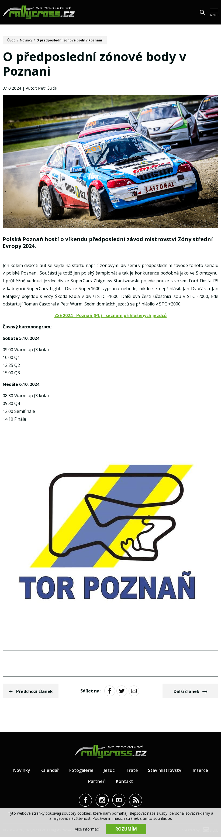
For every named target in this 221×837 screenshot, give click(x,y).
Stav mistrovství (165, 770)
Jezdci (110, 770)
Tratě (132, 770)
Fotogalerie (81, 770)
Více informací (87, 829)
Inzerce (200, 770)
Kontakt (124, 781)
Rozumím (126, 829)
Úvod (11, 40)
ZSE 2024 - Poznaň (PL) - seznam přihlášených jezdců (110, 315)
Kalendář (49, 770)
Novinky (26, 40)
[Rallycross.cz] (39, 12)
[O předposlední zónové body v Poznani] (110, 162)
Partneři (97, 781)
